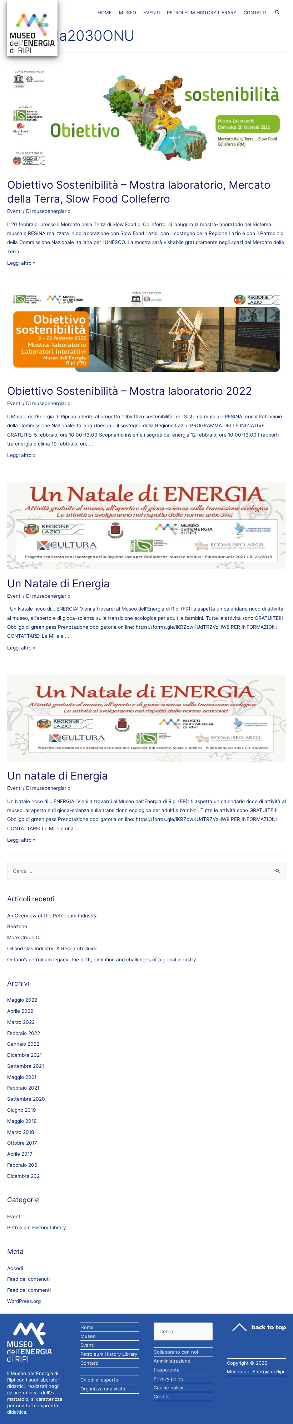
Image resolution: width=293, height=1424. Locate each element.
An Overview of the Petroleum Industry (52, 915)
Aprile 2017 (20, 1154)
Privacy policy (169, 1378)
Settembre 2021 (25, 1066)
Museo (127, 12)
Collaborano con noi (176, 1352)
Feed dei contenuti (28, 1279)
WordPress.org (24, 1301)
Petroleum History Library (202, 12)
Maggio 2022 (22, 1000)
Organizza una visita (102, 1388)
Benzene (17, 926)
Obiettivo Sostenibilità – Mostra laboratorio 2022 (129, 390)
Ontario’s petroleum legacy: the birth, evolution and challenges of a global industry (101, 959)
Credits (162, 1396)
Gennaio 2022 (23, 1044)
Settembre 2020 (26, 1099)
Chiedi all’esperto (99, 1380)
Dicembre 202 (23, 1176)
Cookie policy (168, 1387)
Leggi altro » (21, 263)
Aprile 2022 (20, 1011)
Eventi (151, 12)
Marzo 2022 (21, 1022)
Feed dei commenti (29, 1290)
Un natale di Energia (57, 775)
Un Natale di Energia (58, 583)
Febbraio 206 (22, 1165)
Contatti (255, 12)
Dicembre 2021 (24, 1055)
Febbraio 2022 (23, 1033)
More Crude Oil (24, 937)
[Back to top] (259, 1327)
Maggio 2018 (21, 1121)
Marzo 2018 (20, 1132)
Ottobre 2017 (22, 1143)
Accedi (15, 1268)
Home (105, 12)
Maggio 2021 (21, 1077)
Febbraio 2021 (23, 1088)
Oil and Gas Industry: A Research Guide (52, 948)
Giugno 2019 (21, 1110)
